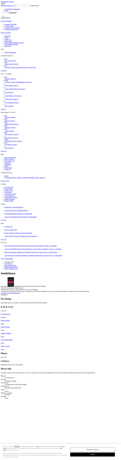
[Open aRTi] (3, 3)
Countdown (8, 192)
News (7, 181)
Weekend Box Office (11, 197)
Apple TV (8, 39)
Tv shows (4, 70)
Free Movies (8, 263)
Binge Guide (8, 189)
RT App (3, 181)
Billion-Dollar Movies (11, 267)
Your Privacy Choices (93, 449)
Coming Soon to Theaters (12, 28)
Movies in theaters (6, 21)
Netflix (7, 37)
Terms (38, 446)
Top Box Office (9, 26)
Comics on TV (9, 190)
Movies (8, 17)
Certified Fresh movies (11, 44)
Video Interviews (10, 196)
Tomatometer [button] (5, 289)
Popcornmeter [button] (20, 289)
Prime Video (8, 41)
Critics (6, 11)
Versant (17, 446)
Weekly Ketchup (10, 199)
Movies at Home (6, 32)
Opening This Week (11, 24)
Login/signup (12, 12)
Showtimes (10, 258)
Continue (92, 454)
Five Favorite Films (10, 194)
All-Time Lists (9, 187)
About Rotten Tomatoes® (12, 9)
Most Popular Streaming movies (14, 42)
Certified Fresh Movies (11, 29)
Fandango (7, 36)
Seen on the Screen (10, 265)
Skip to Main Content (7, 1)
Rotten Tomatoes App (11, 268)
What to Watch (10, 52)
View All (3, 109)
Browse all (8, 46)
